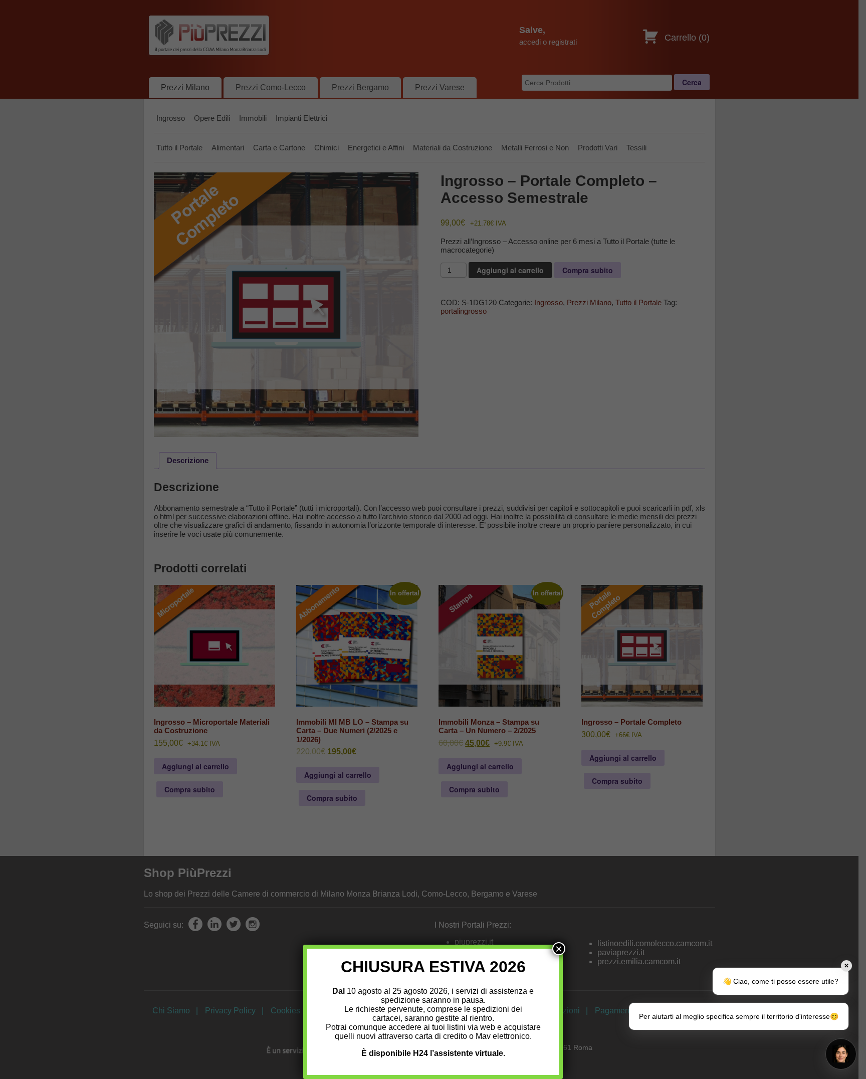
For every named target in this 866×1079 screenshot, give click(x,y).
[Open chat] (841, 1054)
